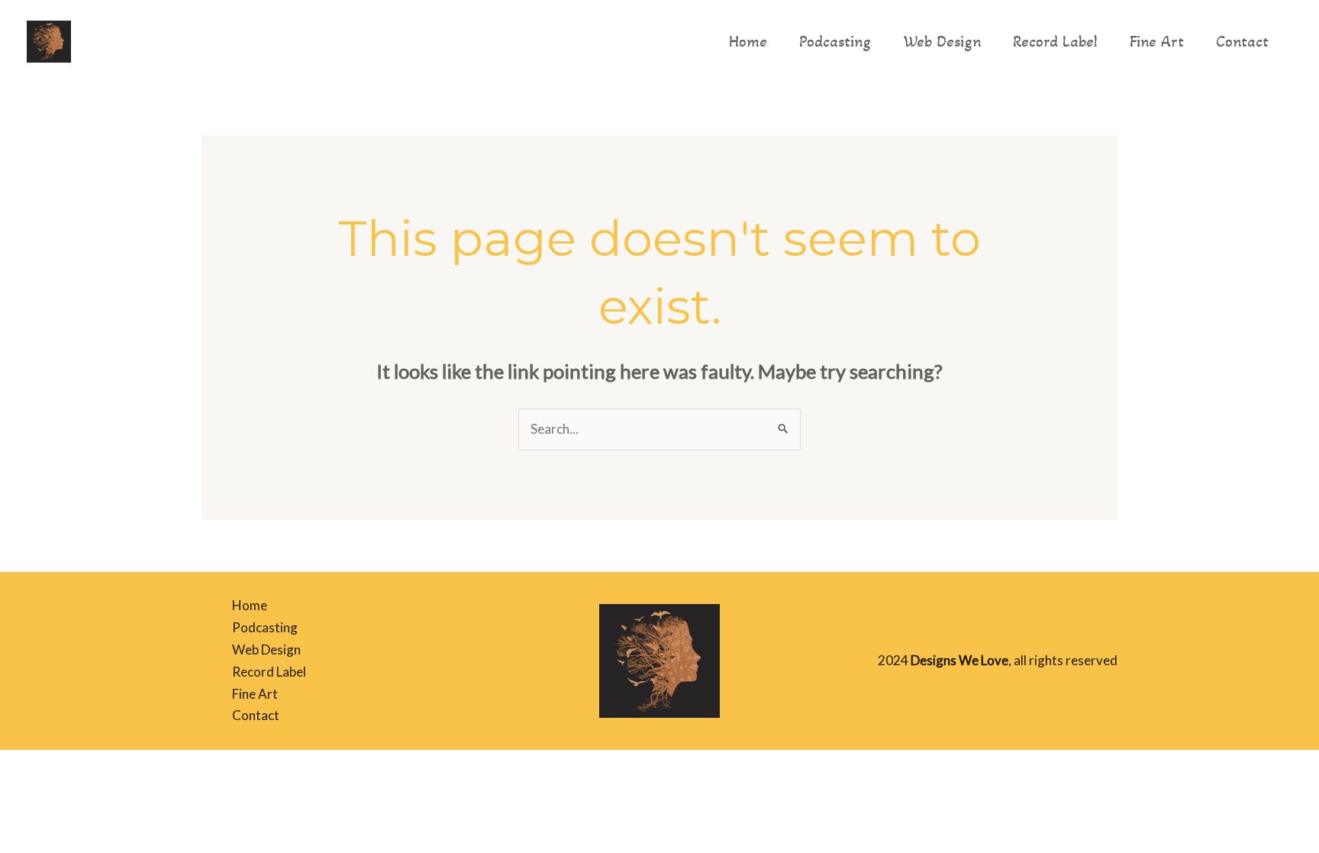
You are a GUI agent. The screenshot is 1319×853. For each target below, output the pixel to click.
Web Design (942, 41)
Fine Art (1157, 41)
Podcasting (835, 41)
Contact (1242, 41)
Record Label (1055, 41)
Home (748, 41)
